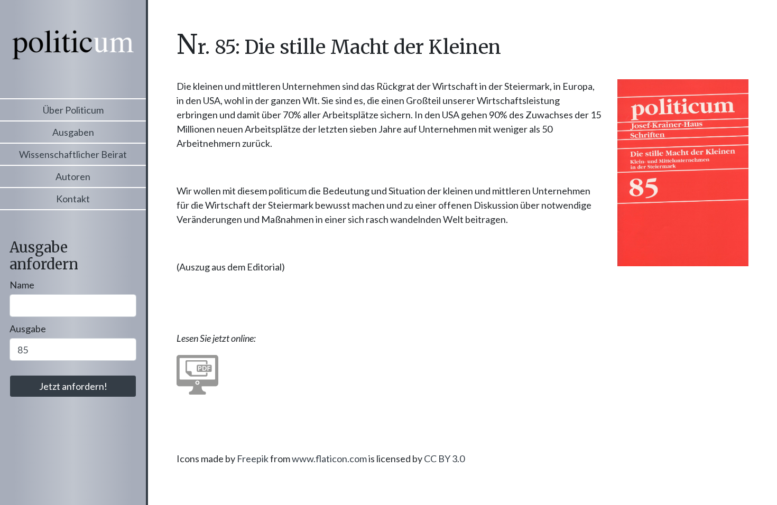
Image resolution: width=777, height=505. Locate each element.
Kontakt (73, 198)
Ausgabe (28, 328)
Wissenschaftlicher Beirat (73, 154)
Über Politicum (73, 110)
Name (22, 285)
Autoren (73, 176)
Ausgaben (73, 132)
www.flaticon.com (329, 458)
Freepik (253, 458)
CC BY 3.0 (444, 458)
